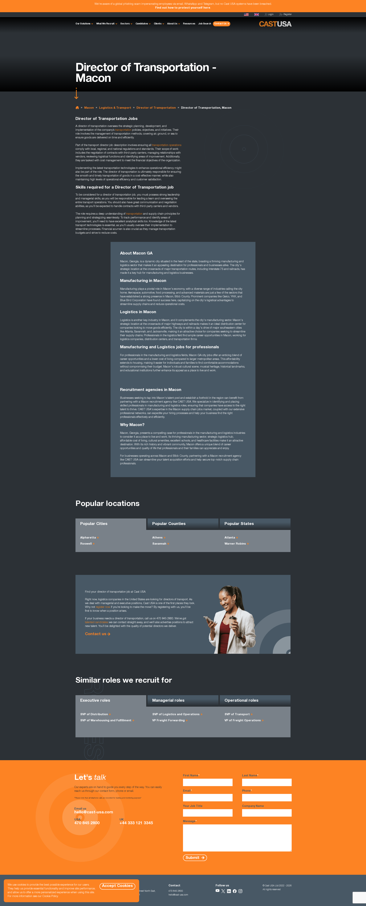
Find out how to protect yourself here (182, 7)
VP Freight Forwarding (168, 720)
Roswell (86, 543)
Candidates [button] (142, 24)
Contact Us (220, 24)
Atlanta (230, 537)
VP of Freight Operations (243, 720)
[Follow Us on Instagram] (240, 891)
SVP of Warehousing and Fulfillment (105, 720)
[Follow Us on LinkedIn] (229, 891)
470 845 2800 (87, 823)
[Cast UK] (256, 14)
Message (190, 821)
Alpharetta (88, 537)
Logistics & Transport (115, 108)
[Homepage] (246, 14)
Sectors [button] (125, 24)
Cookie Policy (50, 896)
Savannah (159, 543)
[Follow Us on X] (223, 891)
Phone (247, 791)
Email (187, 791)
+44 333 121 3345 (136, 823)
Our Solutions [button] (82, 24)
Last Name (250, 775)
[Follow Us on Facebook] (235, 891)
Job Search (204, 24)
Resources (189, 24)
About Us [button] (172, 24)
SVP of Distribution (94, 714)
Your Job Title (192, 806)
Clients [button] (157, 24)
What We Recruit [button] (105, 24)
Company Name (253, 806)
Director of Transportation (156, 108)
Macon (89, 108)
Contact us (95, 634)
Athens (157, 537)
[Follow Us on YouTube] (217, 891)
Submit (193, 858)
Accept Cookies (117, 886)
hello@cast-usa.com (93, 813)
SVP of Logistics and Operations (176, 714)
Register (287, 14)
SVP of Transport (237, 714)
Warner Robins (235, 543)
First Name (191, 775)
